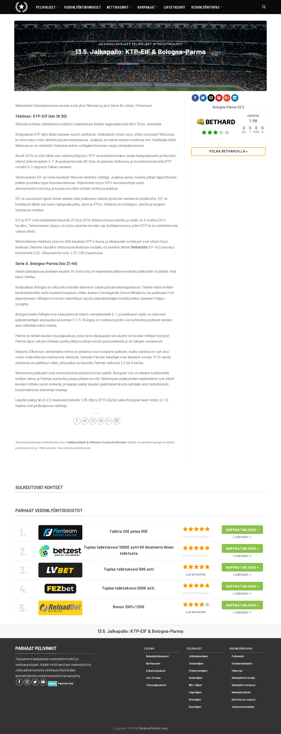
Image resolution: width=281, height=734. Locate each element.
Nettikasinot (118, 7)
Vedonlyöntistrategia (243, 677)
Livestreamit (175, 7)
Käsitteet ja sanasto (243, 699)
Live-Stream (153, 677)
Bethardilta (139, 247)
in (39, 400)
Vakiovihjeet (195, 677)
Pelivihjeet (46, 7)
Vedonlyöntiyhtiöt (241, 692)
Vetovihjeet (195, 699)
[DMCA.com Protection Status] (61, 683)
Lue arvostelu (196, 574)
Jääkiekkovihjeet (198, 656)
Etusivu (149, 648)
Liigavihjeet (195, 692)
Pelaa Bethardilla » (228, 151)
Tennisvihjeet (196, 663)
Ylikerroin (237, 670)
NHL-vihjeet (195, 685)
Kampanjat (146, 7)
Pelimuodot (238, 656)
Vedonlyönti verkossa (243, 685)
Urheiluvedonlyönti (242, 663)
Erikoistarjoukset (156, 670)
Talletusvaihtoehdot (243, 706)
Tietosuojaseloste (156, 685)
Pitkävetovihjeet (168, 44)
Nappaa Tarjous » (242, 530)
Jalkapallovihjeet (114, 44)
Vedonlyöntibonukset (82, 7)
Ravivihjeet (195, 706)
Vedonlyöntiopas (205, 7)
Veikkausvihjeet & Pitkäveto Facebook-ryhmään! (96, 442)
